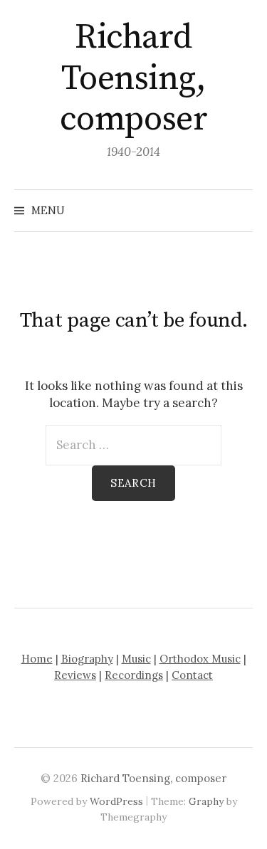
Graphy (206, 801)
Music (136, 658)
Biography (87, 658)
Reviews (75, 675)
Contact (192, 675)
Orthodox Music (200, 658)
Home (37, 658)
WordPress (116, 801)
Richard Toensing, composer (133, 78)
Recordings (134, 675)
